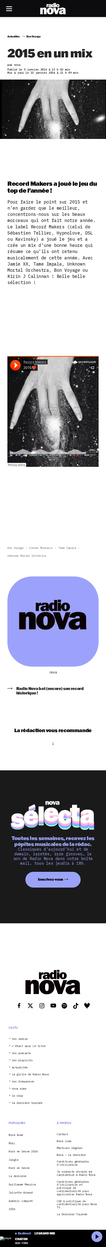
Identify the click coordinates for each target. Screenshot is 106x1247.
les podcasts (21, 1053)
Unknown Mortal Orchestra (26, 555)
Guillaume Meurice (22, 1184)
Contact (62, 1134)
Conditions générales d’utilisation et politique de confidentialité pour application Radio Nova (74, 1188)
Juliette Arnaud (21, 1192)
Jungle (13, 1160)
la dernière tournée (27, 1103)
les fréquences (23, 1081)
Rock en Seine (19, 1168)
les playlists (22, 1060)
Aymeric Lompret (21, 1201)
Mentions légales (69, 1148)
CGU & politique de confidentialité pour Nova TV (77, 1204)
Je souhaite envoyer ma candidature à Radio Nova (76, 1173)
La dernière (17, 1176)
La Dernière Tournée (72, 1214)
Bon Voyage (15, 548)
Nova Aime (16, 1135)
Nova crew (64, 1141)
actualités (20, 1067)
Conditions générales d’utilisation (73, 1163)
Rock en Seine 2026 (23, 1151)
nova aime (19, 1088)
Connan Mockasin (41, 548)
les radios (20, 1039)
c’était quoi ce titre (29, 1046)
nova (53, 672)
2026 (12, 1209)
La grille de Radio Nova (30, 1074)
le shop (17, 1095)
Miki (12, 1143)
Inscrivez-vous (50, 879)
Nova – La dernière (71, 1155)
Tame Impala (67, 548)
